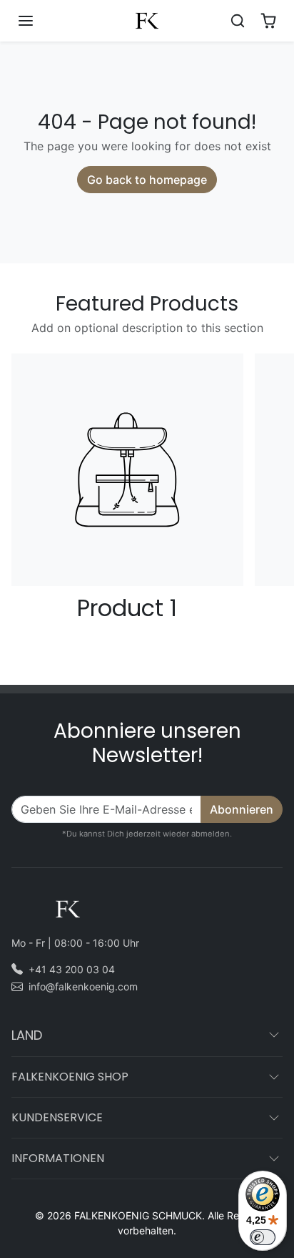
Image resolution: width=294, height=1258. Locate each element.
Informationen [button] (57, 1158)
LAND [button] (26, 1035)
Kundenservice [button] (57, 1117)
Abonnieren (241, 809)
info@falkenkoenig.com (83, 986)
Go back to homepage (147, 179)
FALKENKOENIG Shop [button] (69, 1076)
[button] (40, 20)
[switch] (262, 1237)
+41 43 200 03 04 (72, 969)
